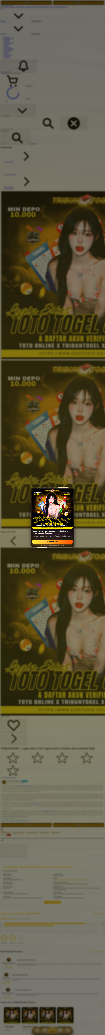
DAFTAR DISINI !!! (52, 542)
